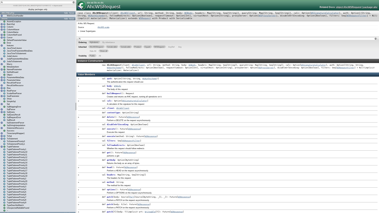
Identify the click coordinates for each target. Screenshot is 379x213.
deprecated (57, 6)
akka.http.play (7, 13)
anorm (4, 19)
